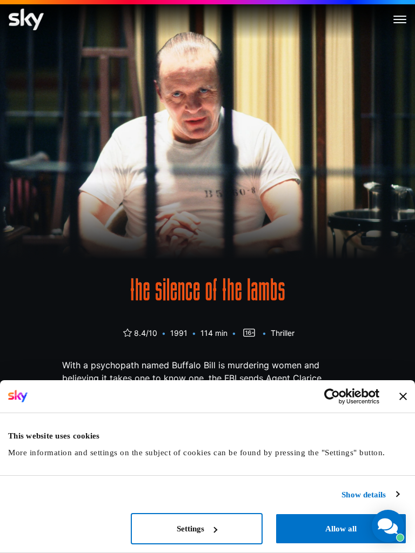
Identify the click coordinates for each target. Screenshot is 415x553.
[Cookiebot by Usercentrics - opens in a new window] (332, 396)
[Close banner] (403, 396)
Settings (190, 528)
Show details (364, 494)
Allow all (341, 528)
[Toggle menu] (399, 19)
